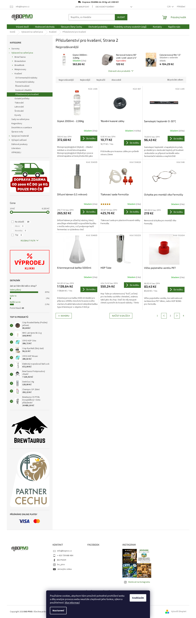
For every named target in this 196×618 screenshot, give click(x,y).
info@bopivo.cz (64, 550)
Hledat (121, 17)
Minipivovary (20, 69)
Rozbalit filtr (28, 240)
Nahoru (65, 315)
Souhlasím (138, 598)
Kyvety (18, 115)
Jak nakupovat (82, 6)
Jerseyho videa (64, 569)
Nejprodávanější (66, 80)
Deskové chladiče (23, 90)
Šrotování (19, 111)
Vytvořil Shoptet (178, 611)
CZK (169, 6)
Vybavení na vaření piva (22, 52)
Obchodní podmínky (104, 6)
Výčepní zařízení (18, 140)
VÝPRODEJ (16, 152)
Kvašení (18, 73)
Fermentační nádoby (24, 82)
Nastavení (58, 610)
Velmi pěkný (15, 289)
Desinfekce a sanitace (21, 127)
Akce (19, 226)
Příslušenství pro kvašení (27, 94)
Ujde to (13, 295)
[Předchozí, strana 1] (164, 316)
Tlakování (19, 102)
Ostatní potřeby (22, 98)
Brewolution (20, 61)
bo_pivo (61, 564)
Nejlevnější (85, 80)
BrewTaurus (20, 57)
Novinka (20, 230)
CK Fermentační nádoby (26, 77)
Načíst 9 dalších (121, 315)
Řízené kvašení (22, 86)
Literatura (15, 148)
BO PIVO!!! (61, 560)
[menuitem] (22, 26)
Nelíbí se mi (15, 302)
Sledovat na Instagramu (139, 582)
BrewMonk (19, 65)
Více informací (72, 602)
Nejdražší (101, 80)
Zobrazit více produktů (119, 71)
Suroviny (15, 48)
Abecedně (116, 80)
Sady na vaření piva (20, 119)
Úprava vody (17, 131)
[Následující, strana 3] (177, 316)
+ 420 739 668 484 (65, 555)
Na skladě (22, 221)
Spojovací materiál (20, 135)
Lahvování (19, 106)
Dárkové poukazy (19, 144)
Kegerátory (16, 123)
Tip (18, 235)
